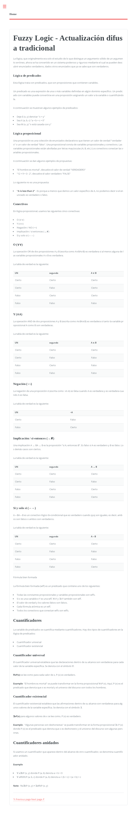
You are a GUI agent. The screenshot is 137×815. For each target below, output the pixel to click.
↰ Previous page (22, 799)
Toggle (6, 6)
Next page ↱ (38, 799)
